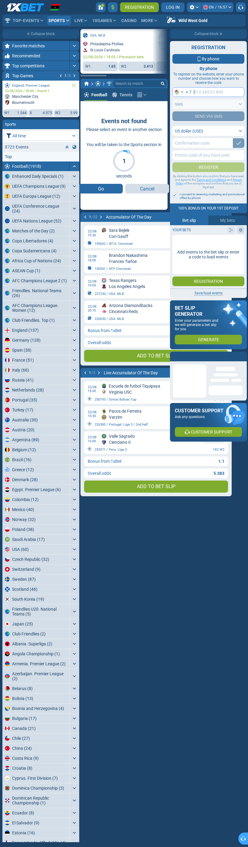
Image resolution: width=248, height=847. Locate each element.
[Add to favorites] (74, 85)
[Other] (142, 94)
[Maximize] (74, 46)
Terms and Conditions (211, 179)
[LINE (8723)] (86, 83)
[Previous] (60, 75)
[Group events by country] (74, 147)
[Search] (162, 83)
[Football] (98, 83)
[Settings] (194, 7)
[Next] (74, 75)
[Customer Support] (241, 7)
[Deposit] (113, 7)
